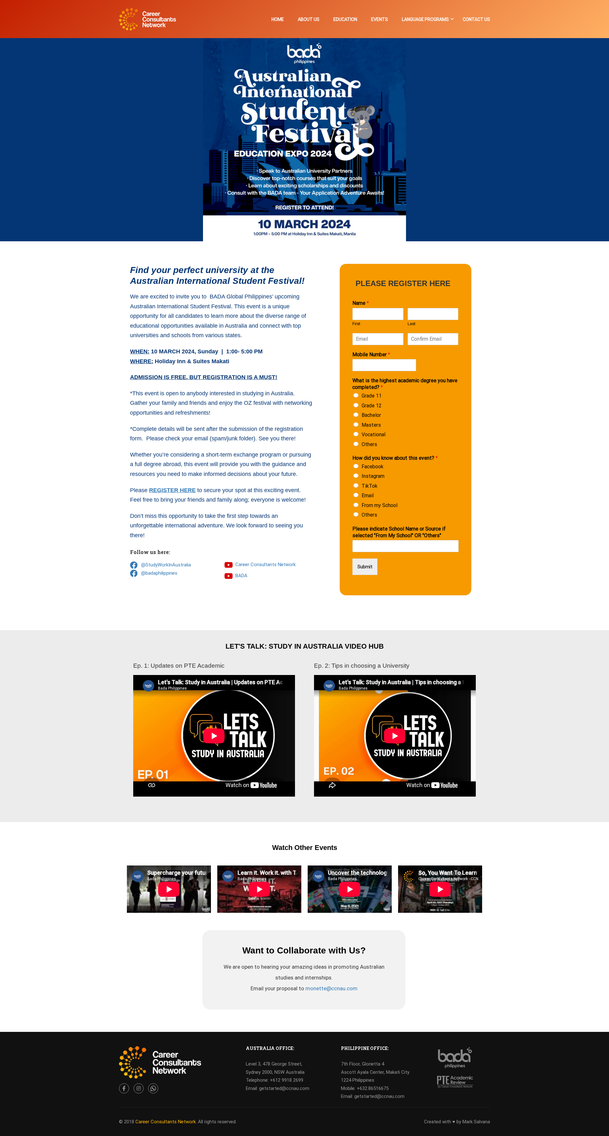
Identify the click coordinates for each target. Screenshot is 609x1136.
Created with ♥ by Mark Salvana (457, 1122)
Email (368, 495)
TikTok (369, 486)
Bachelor (371, 415)
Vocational (373, 434)
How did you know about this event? (395, 458)
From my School (379, 505)
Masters (371, 425)
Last (412, 323)
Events (379, 19)
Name (360, 303)
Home (278, 19)
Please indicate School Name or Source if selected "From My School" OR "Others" (399, 532)
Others (369, 444)
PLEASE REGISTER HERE (403, 283)
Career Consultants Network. (166, 1122)
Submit (364, 567)
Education (345, 19)
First (356, 323)
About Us (308, 19)
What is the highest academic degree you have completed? (404, 384)
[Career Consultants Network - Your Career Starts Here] (147, 22)
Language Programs (425, 19)
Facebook (372, 467)
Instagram (373, 476)
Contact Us (476, 19)
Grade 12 (372, 406)
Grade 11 (372, 396)
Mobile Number (371, 354)
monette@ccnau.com (331, 988)
